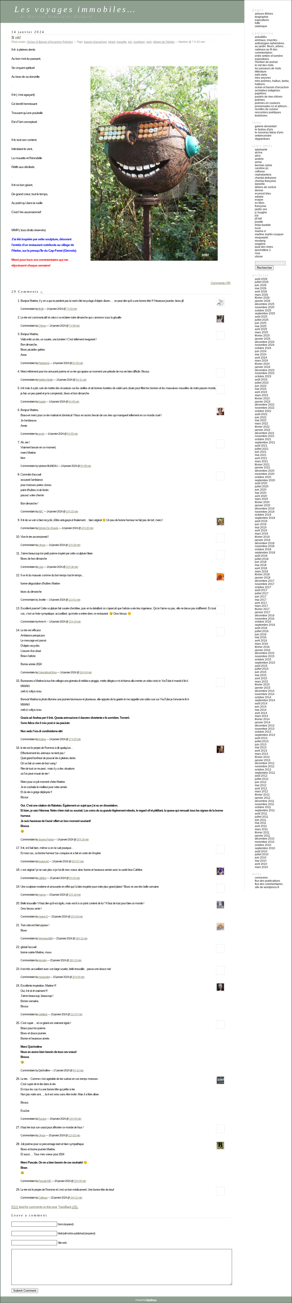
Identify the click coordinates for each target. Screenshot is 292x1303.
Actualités (261, 37)
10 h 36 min (72, 566)
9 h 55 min (72, 433)
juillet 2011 (261, 816)
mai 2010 (260, 860)
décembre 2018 (264, 543)
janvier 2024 (262, 367)
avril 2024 (261, 357)
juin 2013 (260, 744)
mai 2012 (260, 785)
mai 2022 (260, 420)
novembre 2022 (264, 407)
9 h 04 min (74, 877)
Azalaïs (42, 401)
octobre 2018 (263, 549)
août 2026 (261, 279)
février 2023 (262, 398)
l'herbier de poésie (266, 62)
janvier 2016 (262, 650)
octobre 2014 (263, 697)
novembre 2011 (264, 804)
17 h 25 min (75, 739)
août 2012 (261, 775)
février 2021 (262, 464)
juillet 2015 (262, 668)
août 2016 (261, 628)
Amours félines (264, 13)
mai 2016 (260, 637)
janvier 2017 (262, 612)
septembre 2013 (265, 735)
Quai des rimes (264, 246)
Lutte (257, 23)
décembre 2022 (264, 404)
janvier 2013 (262, 760)
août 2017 (261, 590)
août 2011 (261, 813)
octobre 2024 (263, 348)
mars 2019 (261, 533)
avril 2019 (261, 530)
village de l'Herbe (164, 42)
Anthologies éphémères (269, 43)
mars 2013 (261, 753)
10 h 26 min (74, 544)
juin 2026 (260, 285)
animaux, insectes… (267, 40)
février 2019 (262, 536)
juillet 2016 (262, 631)
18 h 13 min (75, 960)
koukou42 (43, 861)
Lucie (258, 228)
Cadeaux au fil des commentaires (266, 51)
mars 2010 (261, 867)
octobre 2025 (263, 310)
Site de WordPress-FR (267, 887)
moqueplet (44, 976)
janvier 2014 (262, 722)
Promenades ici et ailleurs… (272, 106)
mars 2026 (261, 294)
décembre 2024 (264, 342)
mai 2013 (260, 747)
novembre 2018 (264, 546)
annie (41, 433)
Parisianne (44, 363)
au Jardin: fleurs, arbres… (270, 46)
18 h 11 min (81, 938)
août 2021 (261, 445)
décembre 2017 (264, 580)
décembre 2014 (264, 691)
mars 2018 (261, 571)
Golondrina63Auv (47, 672)
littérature (260, 71)
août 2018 (261, 555)
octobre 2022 (263, 411)
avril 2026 (261, 291)
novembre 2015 (264, 656)
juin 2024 (260, 351)
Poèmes (68, 42)
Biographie (261, 16)
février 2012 (262, 794)
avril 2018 (261, 568)
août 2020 (261, 483)
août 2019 (261, 521)
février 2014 (262, 719)
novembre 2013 (264, 728)
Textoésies (261, 115)
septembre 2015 (265, 662)
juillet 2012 (262, 779)
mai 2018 (260, 565)
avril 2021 (261, 458)
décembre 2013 (264, 725)
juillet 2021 (262, 448)
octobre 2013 (263, 731)
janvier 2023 (262, 401)
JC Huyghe (261, 212)
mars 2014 (261, 716)
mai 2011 (260, 823)
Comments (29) (220, 283)
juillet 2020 (262, 486)
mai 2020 (260, 492)
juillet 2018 (262, 559)
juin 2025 (260, 323)
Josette (259, 221)
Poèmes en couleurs (267, 103)
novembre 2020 (264, 474)
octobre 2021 (263, 439)
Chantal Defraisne (265, 177)
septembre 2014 (265, 700)
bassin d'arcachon (95, 42)
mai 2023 (260, 388)
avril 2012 (261, 788)
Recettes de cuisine (266, 109)
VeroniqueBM (45, 938)
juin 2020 (260, 489)
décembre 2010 (264, 838)
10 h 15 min (72, 511)
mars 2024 (261, 360)
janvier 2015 (262, 687)
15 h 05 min (80, 1180)
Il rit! (16, 37)
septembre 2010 (265, 848)
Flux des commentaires (269, 884)
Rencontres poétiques (268, 112)
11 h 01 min (74, 599)
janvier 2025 (262, 338)
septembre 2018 (265, 552)
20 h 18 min (83, 839)
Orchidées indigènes (267, 90)
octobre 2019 (263, 514)
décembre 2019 (264, 508)
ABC (40, 511)
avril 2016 (261, 640)
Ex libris (259, 202)
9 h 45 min (73, 401)
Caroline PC (262, 168)
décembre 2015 (264, 653)
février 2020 (262, 502)
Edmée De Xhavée (48, 528)
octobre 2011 (263, 807)
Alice (258, 155)
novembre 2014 (264, 694)
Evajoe (259, 199)
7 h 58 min (74, 325)
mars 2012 (261, 791)
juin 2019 (260, 524)
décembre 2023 (264, 370)
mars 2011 (261, 829)
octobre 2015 (263, 659)
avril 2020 (261, 496)
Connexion (261, 877)
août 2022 (261, 414)
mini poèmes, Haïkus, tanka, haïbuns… (272, 82)
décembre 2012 (264, 763)
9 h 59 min (85, 465)
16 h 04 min (86, 672)
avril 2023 (261, 392)
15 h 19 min (75, 621)
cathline (42, 877)
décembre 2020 (264, 470)
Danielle (260, 184)
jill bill (40, 308)
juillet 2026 (262, 282)
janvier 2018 (262, 577)
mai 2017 (260, 599)
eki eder (42, 960)
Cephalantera (263, 174)
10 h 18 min (75, 894)
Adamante (261, 149)
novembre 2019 (264, 511)
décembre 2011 (264, 801)
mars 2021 (261, 461)
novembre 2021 (264, 436)
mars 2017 (261, 606)
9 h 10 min (78, 1070)
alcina (258, 152)
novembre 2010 (264, 841)
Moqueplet (261, 237)
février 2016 (262, 647)
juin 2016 (260, 634)
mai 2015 (260, 675)
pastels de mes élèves (268, 96)
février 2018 (262, 574)
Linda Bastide (263, 225)
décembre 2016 (264, 615)
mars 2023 (261, 395)
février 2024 (262, 363)
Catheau (42, 1197)
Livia (40, 566)
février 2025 (262, 335)
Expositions (262, 20)
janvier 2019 (262, 540)
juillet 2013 (262, 741)
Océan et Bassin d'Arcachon (44, 42)
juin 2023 (260, 386)
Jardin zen (261, 209)
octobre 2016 (263, 621)
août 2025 (261, 316)
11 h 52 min (74, 1135)
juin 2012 (260, 782)
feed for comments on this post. (34, 1207)
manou (42, 894)
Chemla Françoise (265, 181)
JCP (256, 215)
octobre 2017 (263, 587)
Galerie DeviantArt (265, 126)
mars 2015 (261, 681)
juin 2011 (260, 820)
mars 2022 (261, 423)
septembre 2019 (265, 518)
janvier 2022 (262, 430)
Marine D (260, 231)
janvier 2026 (262, 300)
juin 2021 (260, 451)
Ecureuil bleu (263, 193)
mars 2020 (261, 499)
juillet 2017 (262, 593)
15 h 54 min (77, 916)
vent (148, 42)
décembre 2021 (264, 433)
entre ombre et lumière (269, 55)
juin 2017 (260, 596)
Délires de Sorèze (265, 187)
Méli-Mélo (261, 74)
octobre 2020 (263, 477)
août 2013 (261, 738)
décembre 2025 (264, 304)
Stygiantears (262, 138)
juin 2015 (260, 672)
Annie (258, 162)
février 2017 (262, 609)
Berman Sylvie (263, 165)
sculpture (139, 42)
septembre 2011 (265, 810)
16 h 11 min (76, 1197)
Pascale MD (44, 1180)
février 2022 (262, 426)
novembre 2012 (264, 766)
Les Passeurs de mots (268, 68)
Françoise (260, 206)
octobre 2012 (263, 769)
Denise (259, 190)
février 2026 (262, 297)
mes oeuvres (263, 77)
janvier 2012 (262, 797)
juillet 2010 (262, 854)
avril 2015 (261, 678)
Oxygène (260, 244)
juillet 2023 (262, 382)
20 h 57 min (78, 861)
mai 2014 (260, 709)
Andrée (259, 158)
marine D (43, 916)
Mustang (260, 240)
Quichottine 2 (263, 250)
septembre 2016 (265, 624)
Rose (257, 253)
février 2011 (262, 832)
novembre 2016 (264, 618)
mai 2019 (260, 527)
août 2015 (261, 665)
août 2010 (261, 851)
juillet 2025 (262, 319)
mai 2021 (260, 455)
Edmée (259, 196)
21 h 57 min (76, 1014)
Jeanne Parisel (46, 839)
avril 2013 (261, 750)
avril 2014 (261, 713)
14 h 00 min (75, 1118)
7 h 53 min (71, 308)
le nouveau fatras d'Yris (269, 132)
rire (130, 42)
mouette (122, 42)
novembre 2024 (264, 344)
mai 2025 (260, 326)
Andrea (42, 739)
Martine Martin (45, 379)
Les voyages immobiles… (75, 9)
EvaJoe (42, 1118)
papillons (260, 93)
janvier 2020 (262, 505)
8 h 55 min (77, 363)
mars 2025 (261, 332)
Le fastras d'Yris (264, 129)
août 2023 (261, 379)
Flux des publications (267, 880)
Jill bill (258, 218)
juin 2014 (260, 706)
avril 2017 (261, 603)
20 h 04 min (78, 976)
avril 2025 (261, 329)
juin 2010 (260, 857)
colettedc (42, 1014)
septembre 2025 (265, 313)
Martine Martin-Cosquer (269, 234)
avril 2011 (261, 826)
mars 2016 (261, 643)
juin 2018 (260, 562)
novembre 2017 (264, 584)
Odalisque (261, 26)
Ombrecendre (263, 135)
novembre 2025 (264, 307)
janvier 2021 (262, 467)
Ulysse (41, 544)
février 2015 (262, 684)
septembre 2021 (265, 442)
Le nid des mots (264, 65)
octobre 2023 (263, 376)
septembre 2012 (265, 772)
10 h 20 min (87, 528)
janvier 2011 (262, 835)
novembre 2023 (264, 373)
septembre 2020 (265, 480)
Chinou (42, 325)
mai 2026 (260, 288)
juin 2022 (260, 417)
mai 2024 (260, 354)
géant (111, 42)
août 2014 (261, 703)
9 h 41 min (81, 379)
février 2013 (262, 757)
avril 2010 (261, 864)
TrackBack (68, 1207)
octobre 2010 (263, 845)
